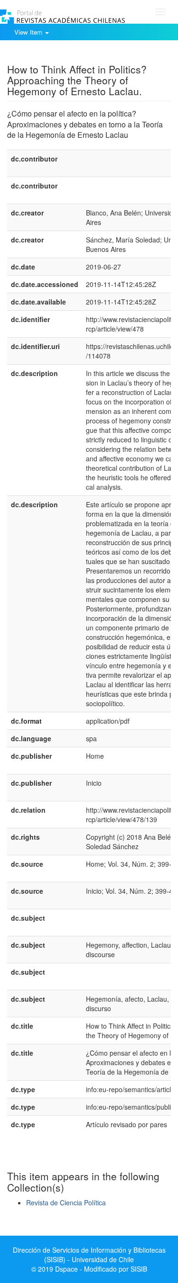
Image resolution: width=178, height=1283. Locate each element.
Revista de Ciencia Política (66, 1202)
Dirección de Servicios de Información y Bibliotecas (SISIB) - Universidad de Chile (89, 1254)
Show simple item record (44, 54)
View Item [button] (29, 31)
